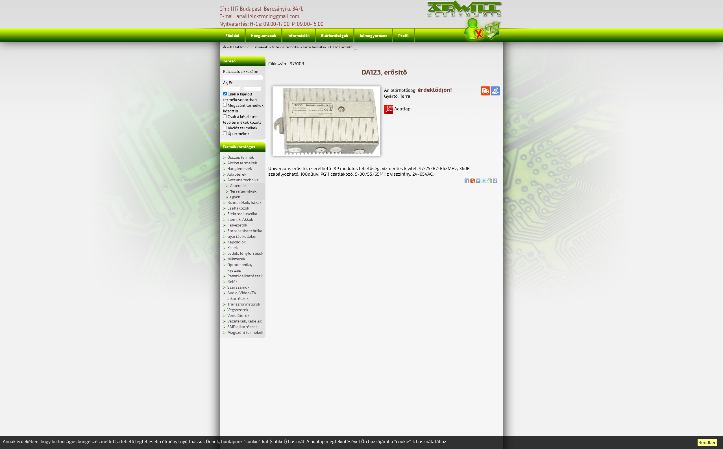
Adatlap (401, 109)
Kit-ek (232, 247)
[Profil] (474, 29)
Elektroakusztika (242, 214)
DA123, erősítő (341, 47)
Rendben (707, 442)
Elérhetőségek (334, 35)
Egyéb (235, 197)
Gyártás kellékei (241, 236)
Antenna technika (285, 47)
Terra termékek (314, 47)
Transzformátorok (243, 304)
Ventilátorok (238, 315)
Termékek (260, 47)
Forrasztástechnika (244, 230)
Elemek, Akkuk (240, 219)
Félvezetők (237, 225)
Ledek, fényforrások (245, 253)
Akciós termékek (242, 163)
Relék (232, 281)
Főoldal (232, 35)
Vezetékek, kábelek (244, 321)
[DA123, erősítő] (326, 154)
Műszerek (236, 259)
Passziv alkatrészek (245, 276)
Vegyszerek (237, 310)
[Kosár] (492, 29)
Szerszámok (238, 287)
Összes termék (240, 157)
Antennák (238, 186)
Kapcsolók (236, 242)
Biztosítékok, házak (244, 202)
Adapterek (236, 174)
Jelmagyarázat (373, 35)
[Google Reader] (489, 179)
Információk (299, 35)
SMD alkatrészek (242, 326)
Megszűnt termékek (245, 332)
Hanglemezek (263, 35)
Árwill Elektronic (236, 47)
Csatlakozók (238, 208)
